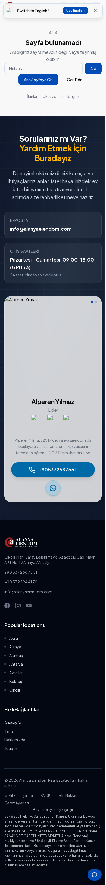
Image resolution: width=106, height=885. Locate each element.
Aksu (13, 638)
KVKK (46, 795)
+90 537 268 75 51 (20, 572)
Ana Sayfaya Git (38, 79)
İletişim (72, 96)
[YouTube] (29, 605)
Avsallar (16, 672)
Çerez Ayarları (16, 802)
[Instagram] (18, 605)
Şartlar (28, 795)
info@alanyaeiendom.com (40, 229)
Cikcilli (15, 690)
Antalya (16, 664)
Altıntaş (16, 655)
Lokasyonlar (52, 96)
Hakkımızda (14, 739)
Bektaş (15, 681)
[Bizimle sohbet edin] (95, 875)
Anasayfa (12, 722)
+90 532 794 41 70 (21, 581)
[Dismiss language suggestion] (95, 10)
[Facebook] (7, 605)
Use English (75, 10)
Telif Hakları (67, 795)
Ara (93, 68)
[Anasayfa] (53, 542)
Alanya (15, 646)
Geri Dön (74, 79)
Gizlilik (10, 795)
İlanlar (32, 96)
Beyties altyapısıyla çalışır (53, 810)
